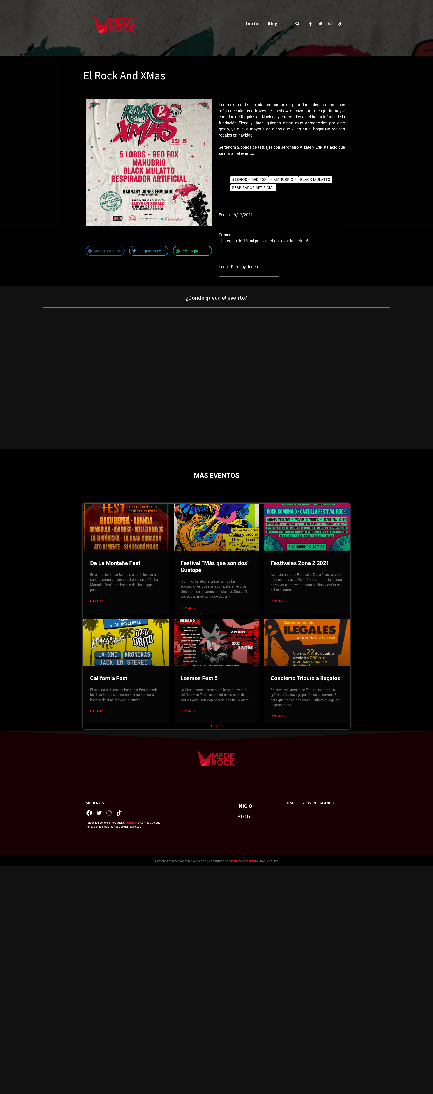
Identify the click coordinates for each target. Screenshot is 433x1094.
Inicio (252, 23)
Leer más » (97, 601)
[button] (297, 23)
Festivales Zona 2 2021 (300, 563)
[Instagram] (109, 812)
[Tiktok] (118, 812)
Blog (272, 23)
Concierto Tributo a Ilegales (305, 678)
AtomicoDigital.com (244, 861)
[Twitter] (99, 812)
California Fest (108, 678)
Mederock (131, 822)
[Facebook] (89, 812)
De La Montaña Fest (115, 563)
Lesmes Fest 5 (199, 678)
